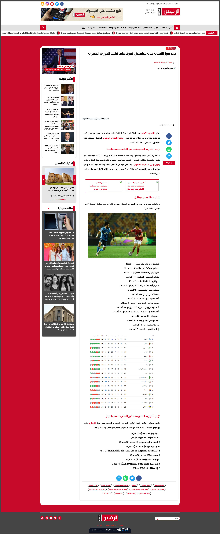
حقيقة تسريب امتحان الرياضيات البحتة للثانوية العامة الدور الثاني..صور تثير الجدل (43, 33)
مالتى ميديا (102, 27)
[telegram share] (169, 156)
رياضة (123, 27)
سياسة (164, 27)
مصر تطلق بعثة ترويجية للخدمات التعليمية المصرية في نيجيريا (104, 33)
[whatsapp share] (169, 149)
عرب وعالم (91, 27)
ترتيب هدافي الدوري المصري (118, 489)
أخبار (171, 27)
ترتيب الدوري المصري (158, 489)
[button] (65, 199)
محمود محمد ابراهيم (166, 125)
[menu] (83, 27)
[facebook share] (169, 136)
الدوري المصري (106, 485)
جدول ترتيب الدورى (144, 493)
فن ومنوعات (114, 27)
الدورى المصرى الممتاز (121, 485)
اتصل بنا (99, 525)
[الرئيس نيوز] (168, 12)
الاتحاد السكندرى (145, 485)
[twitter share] (169, 142)
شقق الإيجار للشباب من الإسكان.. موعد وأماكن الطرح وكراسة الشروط (161, 33)
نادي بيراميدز (119, 493)
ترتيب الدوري (131, 493)
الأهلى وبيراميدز (159, 485)
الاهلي (134, 485)
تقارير (157, 27)
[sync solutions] (123, 530)
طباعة (168, 162)
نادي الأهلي (107, 493)
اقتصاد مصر (148, 27)
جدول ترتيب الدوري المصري (97, 489)
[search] (43, 27)
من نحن (120, 525)
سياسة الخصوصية (110, 525)
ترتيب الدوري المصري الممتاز (139, 489)
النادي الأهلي (93, 485)
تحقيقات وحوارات (134, 27)
